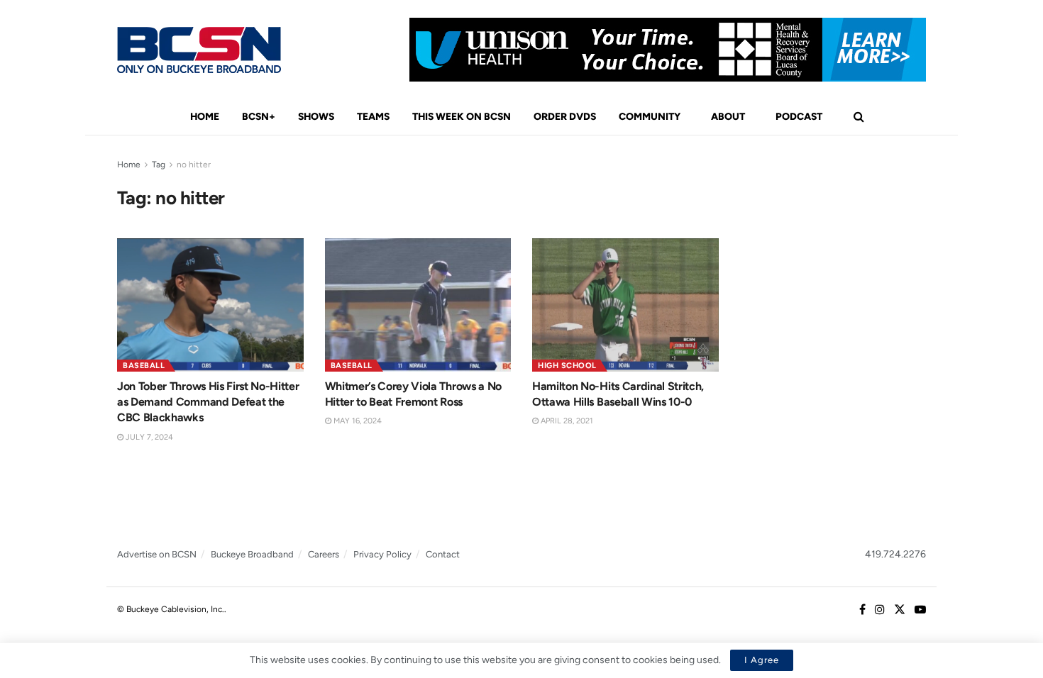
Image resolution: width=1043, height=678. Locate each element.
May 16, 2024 (356, 421)
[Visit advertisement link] (667, 50)
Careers (323, 554)
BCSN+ (258, 117)
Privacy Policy (382, 554)
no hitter (194, 165)
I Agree (761, 660)
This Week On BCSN (461, 117)
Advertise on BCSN (157, 554)
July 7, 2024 (148, 437)
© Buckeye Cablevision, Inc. (170, 609)
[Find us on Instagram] (880, 609)
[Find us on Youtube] (920, 609)
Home (204, 117)
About (728, 117)
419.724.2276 (895, 554)
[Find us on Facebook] (862, 609)
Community (649, 117)
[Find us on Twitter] (899, 609)
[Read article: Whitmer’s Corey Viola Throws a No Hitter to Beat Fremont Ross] (418, 305)
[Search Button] (859, 117)
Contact (443, 554)
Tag (158, 165)
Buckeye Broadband (252, 554)
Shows (316, 117)
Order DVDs (565, 117)
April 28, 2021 (566, 421)
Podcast (799, 117)
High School (567, 365)
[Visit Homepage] (199, 50)
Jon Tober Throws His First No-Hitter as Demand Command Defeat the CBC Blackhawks (208, 402)
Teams (373, 117)
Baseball (144, 365)
